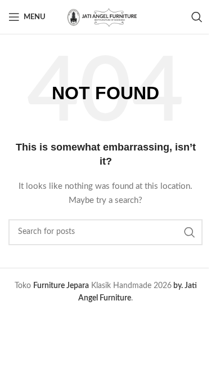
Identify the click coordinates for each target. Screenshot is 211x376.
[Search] (197, 17)
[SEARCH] (190, 232)
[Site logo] (105, 17)
